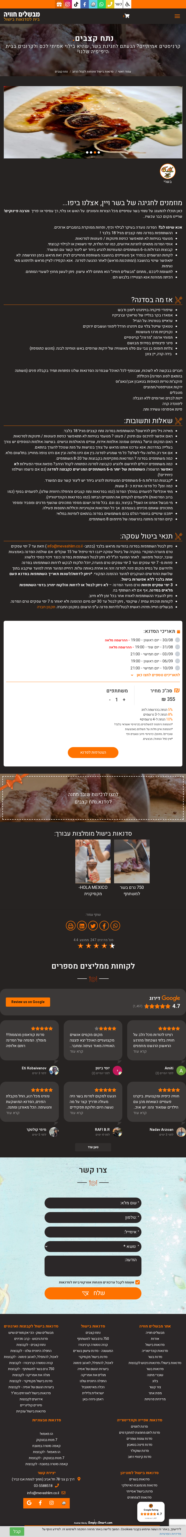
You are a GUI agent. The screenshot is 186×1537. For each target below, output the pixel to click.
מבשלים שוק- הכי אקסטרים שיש (31, 1332)
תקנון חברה (46, 607)
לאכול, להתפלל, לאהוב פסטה (93, 1362)
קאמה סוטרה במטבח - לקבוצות (46, 1464)
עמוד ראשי (124, 71)
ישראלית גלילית (93, 1393)
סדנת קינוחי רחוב (139, 1456)
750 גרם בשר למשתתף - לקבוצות (31, 1369)
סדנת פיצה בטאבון (139, 1444)
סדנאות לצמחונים (139, 1497)
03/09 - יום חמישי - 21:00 (152, 654)
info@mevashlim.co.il (65, 546)
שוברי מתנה (155, 1375)
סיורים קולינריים (31, 1405)
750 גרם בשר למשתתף (93, 1338)
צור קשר (155, 1387)
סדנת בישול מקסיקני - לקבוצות (31, 1381)
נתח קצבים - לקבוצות (31, 1344)
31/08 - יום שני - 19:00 (141, 647)
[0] (126, 16)
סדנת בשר (155, 1356)
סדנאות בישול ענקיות (31, 1411)
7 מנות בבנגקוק (46, 1439)
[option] (93, 122)
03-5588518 (43, 1485)
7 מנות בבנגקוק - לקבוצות (46, 1458)
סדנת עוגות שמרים (139, 1438)
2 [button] (95, 152)
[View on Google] (181, 1070)
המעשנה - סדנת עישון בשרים (93, 1350)
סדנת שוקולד (139, 1450)
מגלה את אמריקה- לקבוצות (31, 1375)
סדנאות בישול (155, 1344)
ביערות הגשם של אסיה (93, 1369)
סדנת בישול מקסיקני (93, 1356)
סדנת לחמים (139, 1426)
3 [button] (91, 152)
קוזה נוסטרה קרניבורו (93, 1344)
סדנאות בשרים (139, 1479)
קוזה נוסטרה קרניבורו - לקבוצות (31, 1362)
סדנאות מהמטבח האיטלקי (139, 1485)
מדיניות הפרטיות (170, 1533)
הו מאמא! (46, 1433)
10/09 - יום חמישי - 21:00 (152, 668)
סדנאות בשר (155, 1369)
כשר (118, 4)
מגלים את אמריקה (93, 1375)
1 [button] (99, 152)
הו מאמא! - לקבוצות (46, 1452)
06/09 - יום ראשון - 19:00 (152, 661)
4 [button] (87, 152)
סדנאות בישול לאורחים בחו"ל (31, 1393)
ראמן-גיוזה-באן (93, 1399)
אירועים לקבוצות (31, 1399)
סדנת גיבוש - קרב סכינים (31, 1338)
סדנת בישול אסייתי (139, 1491)
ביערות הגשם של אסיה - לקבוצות (31, 1387)
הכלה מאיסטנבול (93, 1387)
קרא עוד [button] (140, 1051)
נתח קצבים (93, 1332)
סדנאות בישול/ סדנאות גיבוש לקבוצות (155, 1362)
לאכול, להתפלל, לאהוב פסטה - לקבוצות (31, 1356)
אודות (155, 1338)
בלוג (155, 1381)
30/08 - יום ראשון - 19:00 (139, 640)
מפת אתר (155, 1393)
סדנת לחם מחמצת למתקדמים (139, 1432)
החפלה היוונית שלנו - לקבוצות (31, 1350)
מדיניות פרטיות (155, 1399)
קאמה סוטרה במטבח (46, 1445)
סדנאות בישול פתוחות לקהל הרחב (93, 71)
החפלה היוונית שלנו (93, 1381)
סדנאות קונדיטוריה (155, 1350)
